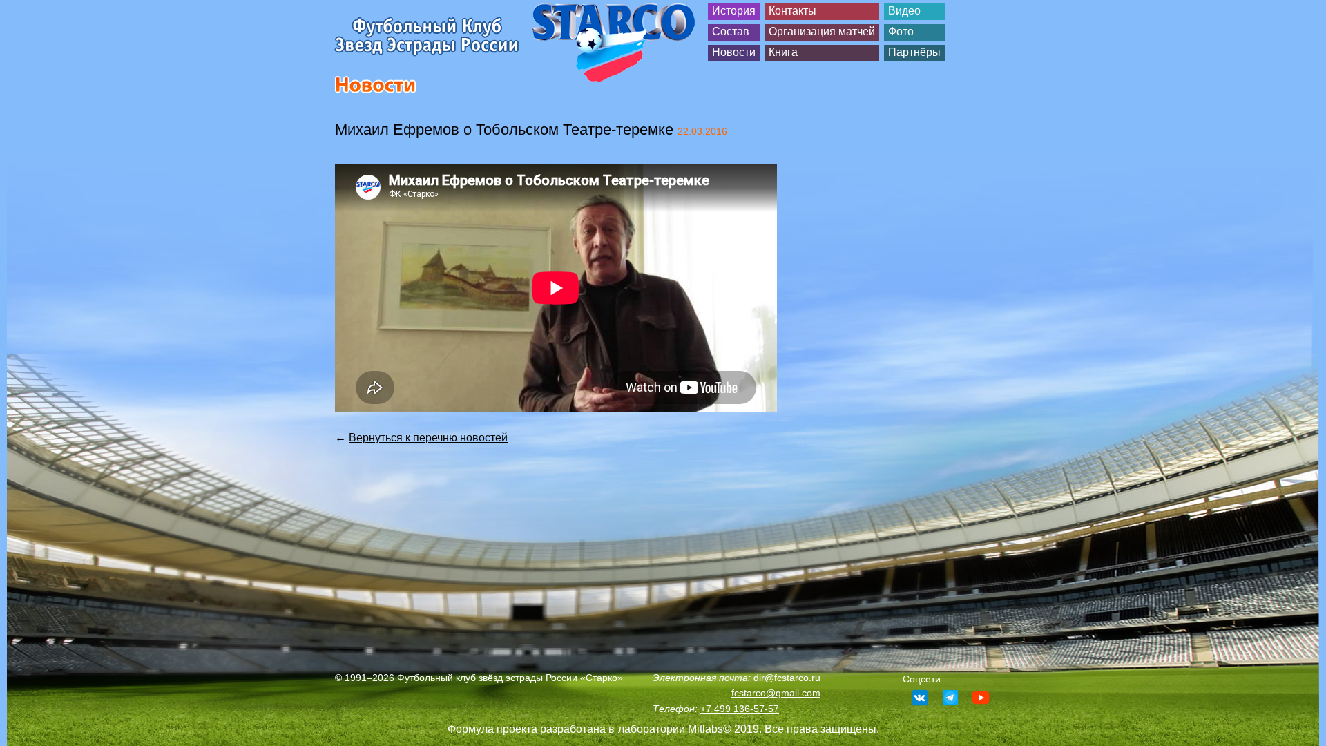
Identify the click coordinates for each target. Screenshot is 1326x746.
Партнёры (914, 52)
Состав (730, 31)
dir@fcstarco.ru (786, 677)
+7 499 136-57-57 (739, 708)
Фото (901, 31)
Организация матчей (822, 31)
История (734, 11)
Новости (734, 52)
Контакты (792, 11)
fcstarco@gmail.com (775, 692)
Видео (904, 11)
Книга (783, 52)
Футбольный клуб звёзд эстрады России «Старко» (510, 677)
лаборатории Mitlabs (670, 729)
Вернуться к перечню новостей (428, 437)
